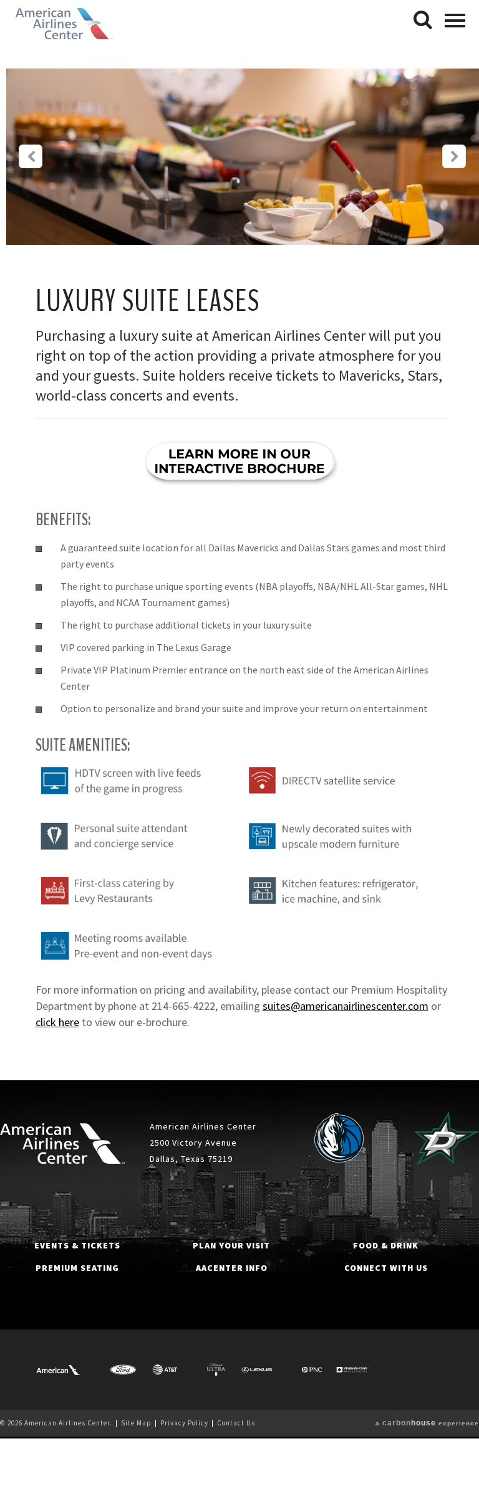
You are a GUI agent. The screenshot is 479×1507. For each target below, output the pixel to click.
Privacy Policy (184, 1423)
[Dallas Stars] (446, 1138)
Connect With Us (386, 1267)
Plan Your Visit (231, 1245)
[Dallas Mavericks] (339, 1138)
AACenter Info (232, 1267)
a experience (427, 1423)
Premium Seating (77, 1267)
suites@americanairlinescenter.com (345, 1006)
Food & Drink (386, 1245)
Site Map (136, 1423)
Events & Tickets (77, 1245)
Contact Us (236, 1423)
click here (57, 1022)
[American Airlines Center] (62, 1144)
